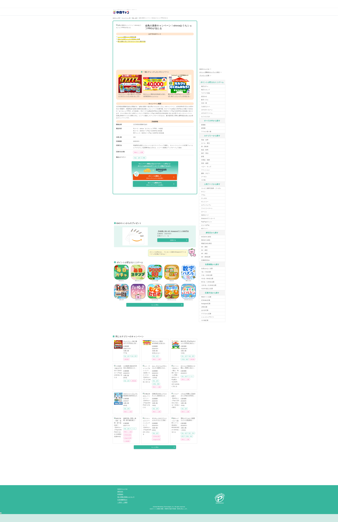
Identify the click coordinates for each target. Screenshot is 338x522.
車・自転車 (204, 146)
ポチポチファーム (171, 299)
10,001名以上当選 (207, 288)
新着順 (203, 125)
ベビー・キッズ (206, 166)
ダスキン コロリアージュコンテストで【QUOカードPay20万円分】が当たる (159, 419)
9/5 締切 (204, 253)
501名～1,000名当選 (207, 282)
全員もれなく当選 (207, 268)
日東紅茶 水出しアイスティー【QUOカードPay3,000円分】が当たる (159, 395)
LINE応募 (126, 359)
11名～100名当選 (206, 275)
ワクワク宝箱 (155, 280)
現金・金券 (134, 18)
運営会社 (120, 492)
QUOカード (205, 215)
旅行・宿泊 (191, 433)
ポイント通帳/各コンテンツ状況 (209, 72)
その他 (203, 180)
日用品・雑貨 (184, 359)
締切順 (203, 128)
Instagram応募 (127, 438)
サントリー (204, 202)
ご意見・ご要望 (122, 502)
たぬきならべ (138, 299)
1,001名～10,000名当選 (208, 285)
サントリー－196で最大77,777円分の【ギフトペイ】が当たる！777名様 (130, 342)
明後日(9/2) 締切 (206, 243)
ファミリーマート (207, 208)
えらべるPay (205, 225)
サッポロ (204, 198)
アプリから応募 (206, 314)
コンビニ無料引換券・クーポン (211, 188)
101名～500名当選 (207, 278)
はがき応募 (204, 310)
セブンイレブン (206, 205)
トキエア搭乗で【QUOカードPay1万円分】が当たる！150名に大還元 (188, 395)
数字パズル (188, 280)
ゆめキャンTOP (116, 18)
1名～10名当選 (206, 272)
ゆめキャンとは (204, 69)
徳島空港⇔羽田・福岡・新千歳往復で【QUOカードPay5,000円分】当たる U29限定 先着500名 (130, 419)
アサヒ (203, 195)
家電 (144, 158)
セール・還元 (205, 143)
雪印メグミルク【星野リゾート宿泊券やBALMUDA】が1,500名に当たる (188, 419)
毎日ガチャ (121, 280)
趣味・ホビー (205, 173)
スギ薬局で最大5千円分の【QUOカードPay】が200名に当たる (130, 367)
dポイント (204, 228)
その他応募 (126, 441)
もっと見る (155, 305)
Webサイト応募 (138, 152)
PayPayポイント (206, 222)
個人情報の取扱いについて (125, 497)
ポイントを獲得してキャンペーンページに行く (148, 176)
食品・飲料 (134, 356)
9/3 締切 (204, 247)
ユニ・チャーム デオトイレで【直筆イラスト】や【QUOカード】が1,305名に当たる (159, 367)
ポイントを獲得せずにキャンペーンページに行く (154, 184)
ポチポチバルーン (188, 299)
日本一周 (121, 299)
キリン (203, 192)
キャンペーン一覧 (126, 18)
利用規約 (120, 494)
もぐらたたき (155, 299)
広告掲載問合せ (122, 500)
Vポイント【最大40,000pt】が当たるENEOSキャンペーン (159, 342)
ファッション (205, 170)
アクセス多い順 (206, 131)
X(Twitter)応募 (127, 435)
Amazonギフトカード (208, 218)
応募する (173, 240)
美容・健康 (204, 163)
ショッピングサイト (207, 317)
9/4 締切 (204, 250)
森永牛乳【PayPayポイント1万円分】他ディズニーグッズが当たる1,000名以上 (188, 342)
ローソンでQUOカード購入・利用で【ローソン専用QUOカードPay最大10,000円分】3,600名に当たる (188, 367)
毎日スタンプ (138, 280)
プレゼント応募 (204, 75)
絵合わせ (172, 280)
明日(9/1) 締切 (205, 240)
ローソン (204, 212)
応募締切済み (205, 260)
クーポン (191, 376)
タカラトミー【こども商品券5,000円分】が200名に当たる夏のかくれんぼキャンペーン (130, 395)
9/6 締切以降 (205, 257)
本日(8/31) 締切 (206, 237)
